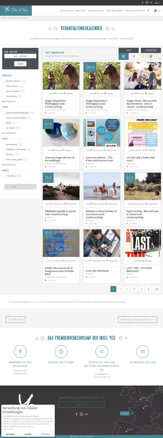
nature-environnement (18, 117)
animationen (13, 144)
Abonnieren (81, 404)
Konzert (11, 154)
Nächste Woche (14, 91)
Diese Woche (13, 96)
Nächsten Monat (15, 81)
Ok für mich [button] (45, 434)
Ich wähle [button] (27, 434)
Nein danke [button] (10, 434)
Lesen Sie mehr (8, 429)
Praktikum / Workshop (18, 149)
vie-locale (12, 128)
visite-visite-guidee (16, 159)
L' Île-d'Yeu (13, 176)
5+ (134, 289)
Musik (10, 122)
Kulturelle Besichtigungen (19, 112)
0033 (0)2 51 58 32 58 (102, 377)
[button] (66, 10)
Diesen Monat (14, 86)
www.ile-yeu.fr (37, 302)
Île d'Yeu (124, 413)
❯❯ (156, 289)
